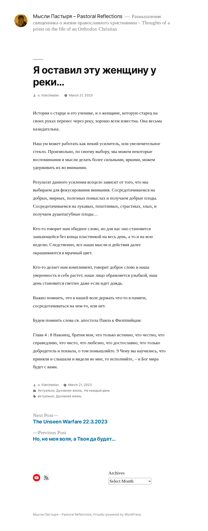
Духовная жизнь (69, 390)
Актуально (46, 390)
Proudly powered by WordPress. (117, 514)
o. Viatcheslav (48, 95)
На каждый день (97, 390)
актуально (46, 396)
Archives (116, 473)
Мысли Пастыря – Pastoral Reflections (77, 16)
